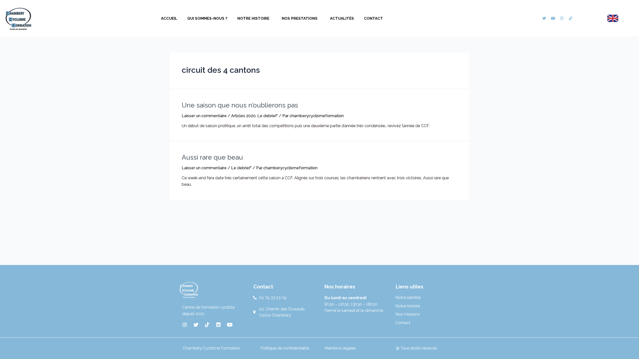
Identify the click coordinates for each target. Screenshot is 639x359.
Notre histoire (253, 18)
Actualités (342, 18)
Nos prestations (300, 18)
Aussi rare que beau (212, 157)
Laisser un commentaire (204, 115)
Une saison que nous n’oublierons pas (240, 105)
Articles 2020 (243, 115)
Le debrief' (267, 115)
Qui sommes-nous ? (207, 18)
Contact (373, 18)
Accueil (169, 18)
